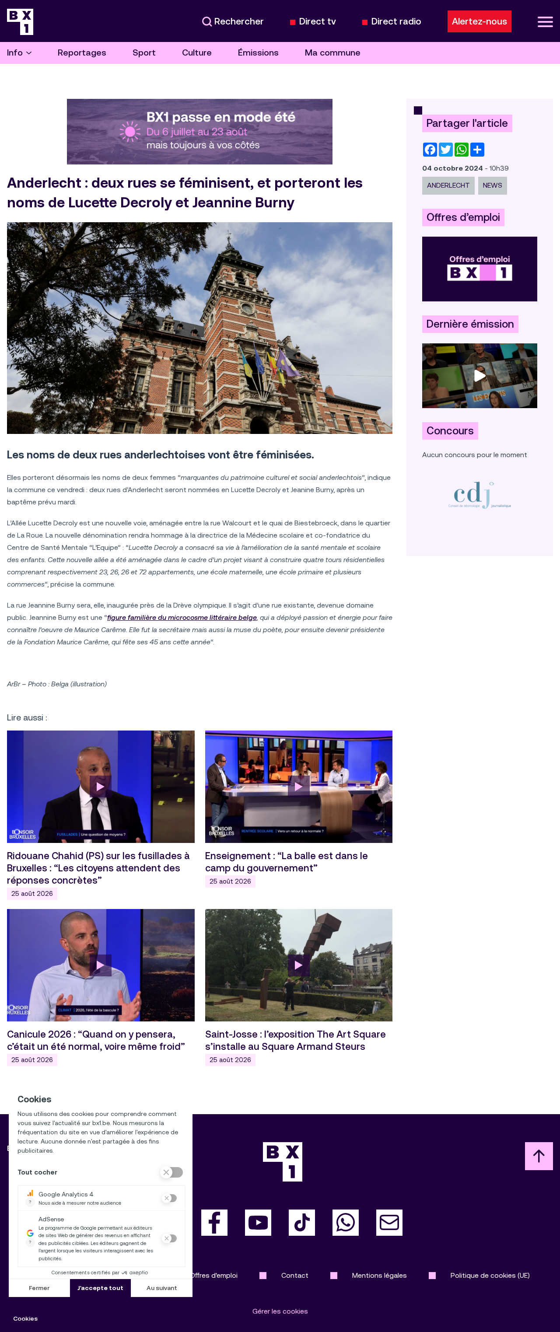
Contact (294, 1275)
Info (15, 52)
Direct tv (317, 21)
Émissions (258, 52)
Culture (197, 52)
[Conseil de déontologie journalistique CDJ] (480, 495)
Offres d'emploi (214, 1275)
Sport (144, 52)
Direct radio (396, 21)
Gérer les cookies (280, 1311)
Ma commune (332, 52)
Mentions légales (379, 1275)
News (492, 185)
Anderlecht (448, 185)
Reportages (82, 52)
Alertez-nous (479, 21)
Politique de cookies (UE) (490, 1275)
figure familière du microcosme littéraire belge (182, 617)
